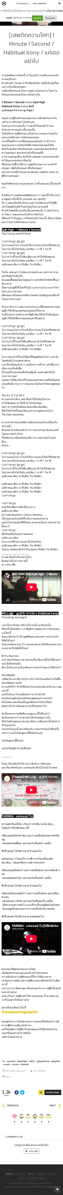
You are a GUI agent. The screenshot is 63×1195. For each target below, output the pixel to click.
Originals (21, 1173)
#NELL (31, 1061)
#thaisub (24, 1064)
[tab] (13, 1136)
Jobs (41, 1177)
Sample (40, 1173)
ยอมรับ (37, 18)
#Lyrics (15, 1064)
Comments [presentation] (13, 1136)
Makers (11, 3)
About (21, 1177)
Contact (32, 1177)
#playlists (55, 1061)
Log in (33, 1151)
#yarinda (11, 1061)
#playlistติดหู (42, 1061)
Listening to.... (24, 3)
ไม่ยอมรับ (50, 18)
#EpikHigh (22, 1061)
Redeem (51, 1173)
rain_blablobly (40, 3)
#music (6, 1064)
